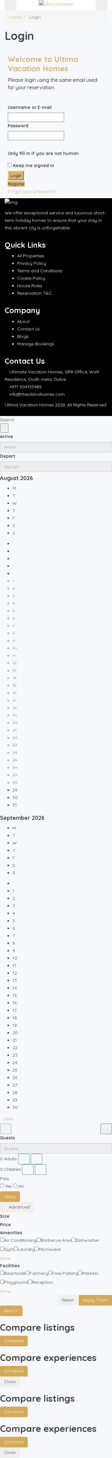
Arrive (6, 436)
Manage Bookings (35, 344)
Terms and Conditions (39, 270)
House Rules (29, 285)
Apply (10, 1196)
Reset (67, 1300)
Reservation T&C (34, 293)
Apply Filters (95, 1300)
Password (18, 126)
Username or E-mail (30, 107)
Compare (14, 1341)
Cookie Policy (31, 278)
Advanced (18, 1207)
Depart (7, 456)
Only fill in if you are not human (43, 153)
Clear (7, 1119)
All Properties (30, 256)
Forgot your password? (32, 191)
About (23, 321)
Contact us (28, 329)
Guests (7, 1138)
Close (10, 1381)
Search (11, 1310)
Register (16, 184)
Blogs (23, 336)
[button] (7, 1258)
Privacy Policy (31, 263)
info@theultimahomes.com (37, 394)
